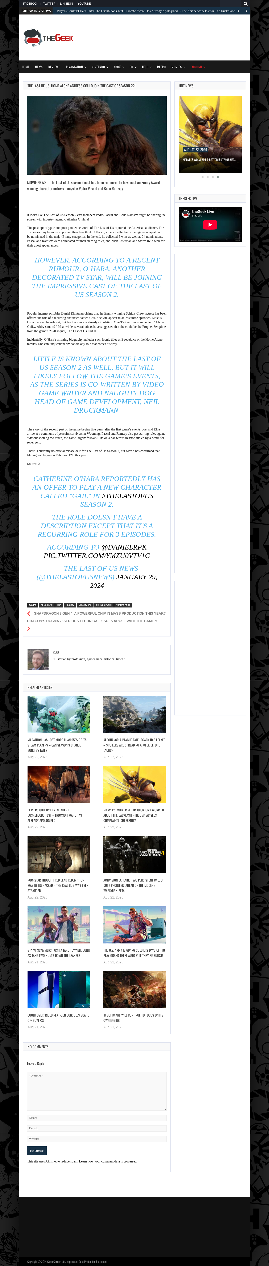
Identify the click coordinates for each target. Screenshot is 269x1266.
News (39, 66)
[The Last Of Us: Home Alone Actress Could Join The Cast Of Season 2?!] (97, 135)
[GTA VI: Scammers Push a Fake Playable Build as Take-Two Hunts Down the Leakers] (59, 924)
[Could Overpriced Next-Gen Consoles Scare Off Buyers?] (59, 989)
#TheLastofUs (127, 496)
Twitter (49, 3)
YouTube (84, 3)
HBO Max (70, 605)
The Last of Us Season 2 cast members (69, 215)
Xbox (117, 66)
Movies (176, 66)
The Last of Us (123, 605)
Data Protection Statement (93, 1261)
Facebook (30, 3)
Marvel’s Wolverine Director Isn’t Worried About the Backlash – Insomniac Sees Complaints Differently (133, 815)
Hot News (186, 85)
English (196, 66)
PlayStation (74, 66)
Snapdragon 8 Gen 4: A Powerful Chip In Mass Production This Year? (100, 613)
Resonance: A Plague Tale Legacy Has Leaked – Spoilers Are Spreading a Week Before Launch (134, 745)
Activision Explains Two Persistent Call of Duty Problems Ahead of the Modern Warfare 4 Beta (133, 885)
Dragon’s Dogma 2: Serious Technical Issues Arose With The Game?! (92, 621)
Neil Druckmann (104, 605)
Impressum (72, 1261)
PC (131, 66)
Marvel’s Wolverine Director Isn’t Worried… (209, 159)
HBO (59, 605)
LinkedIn (66, 3)
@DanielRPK (124, 547)
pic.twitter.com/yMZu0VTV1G (97, 555)
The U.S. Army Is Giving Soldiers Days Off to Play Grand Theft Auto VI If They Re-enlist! (134, 953)
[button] (202, 177)
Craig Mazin (47, 605)
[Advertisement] (169, 37)
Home (25, 66)
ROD (56, 652)
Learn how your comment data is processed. (108, 1161)
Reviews (54, 66)
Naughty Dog (85, 605)
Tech (145, 66)
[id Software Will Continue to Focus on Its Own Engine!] (134, 989)
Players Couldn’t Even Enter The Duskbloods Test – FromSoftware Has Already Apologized (55, 815)
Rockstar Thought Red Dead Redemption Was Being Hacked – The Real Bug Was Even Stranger (58, 885)
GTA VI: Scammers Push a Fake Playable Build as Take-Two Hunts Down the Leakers (59, 953)
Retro (161, 66)
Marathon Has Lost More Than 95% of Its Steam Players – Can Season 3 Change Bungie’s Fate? (57, 745)
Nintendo (98, 66)
